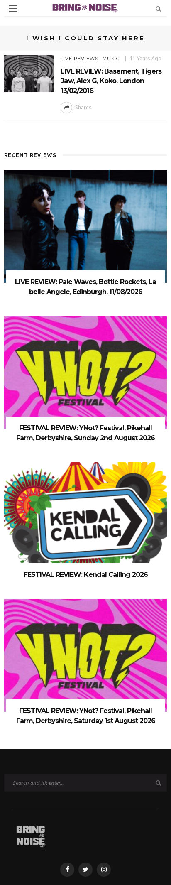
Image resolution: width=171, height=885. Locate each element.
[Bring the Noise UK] (30, 835)
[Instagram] (104, 870)
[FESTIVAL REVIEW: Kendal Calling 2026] (85, 518)
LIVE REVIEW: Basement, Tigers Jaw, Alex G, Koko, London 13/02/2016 (111, 81)
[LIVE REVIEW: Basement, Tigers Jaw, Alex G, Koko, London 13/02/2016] (29, 73)
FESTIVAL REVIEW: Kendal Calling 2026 (86, 575)
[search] (158, 8)
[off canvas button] (13, 9)
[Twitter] (85, 870)
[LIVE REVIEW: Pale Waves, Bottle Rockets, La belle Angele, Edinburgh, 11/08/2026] (85, 226)
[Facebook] (67, 870)
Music (111, 58)
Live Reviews (79, 58)
